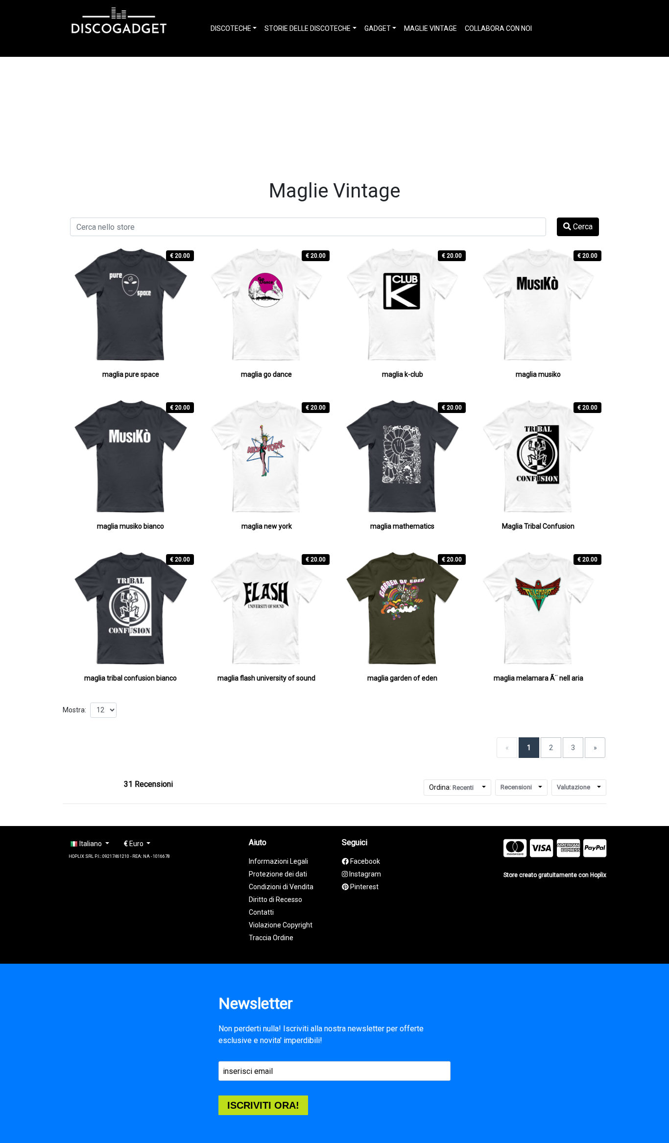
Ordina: (451, 787)
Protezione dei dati (278, 874)
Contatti (261, 912)
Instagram (364, 874)
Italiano (90, 844)
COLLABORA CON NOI (498, 28)
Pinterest (364, 887)
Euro (134, 844)
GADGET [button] (377, 28)
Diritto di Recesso (275, 899)
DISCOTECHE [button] (231, 28)
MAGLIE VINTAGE (430, 28)
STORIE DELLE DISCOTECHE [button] (307, 28)
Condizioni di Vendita (281, 887)
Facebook (364, 861)
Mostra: (74, 710)
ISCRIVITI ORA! (263, 1105)
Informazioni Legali (278, 861)
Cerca (582, 226)
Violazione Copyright (280, 925)
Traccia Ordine (271, 938)
